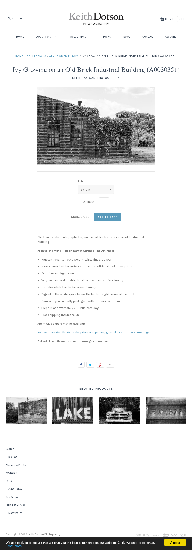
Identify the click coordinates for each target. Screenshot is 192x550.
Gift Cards (12, 497)
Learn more (14, 545)
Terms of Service (15, 504)
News (126, 36)
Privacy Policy (14, 512)
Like (81, 365)
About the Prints (16, 465)
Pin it (100, 365)
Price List (11, 457)
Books (106, 36)
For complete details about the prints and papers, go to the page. (93, 332)
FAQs (9, 480)
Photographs (78, 36)
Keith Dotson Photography (96, 77)
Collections (36, 56)
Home (20, 36)
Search (10, 449)
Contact (147, 36)
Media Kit (11, 472)
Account (170, 36)
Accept (175, 542)
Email (110, 365)
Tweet (90, 365)
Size (80, 180)
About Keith (44, 36)
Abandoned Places (64, 56)
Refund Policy (14, 489)
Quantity (88, 201)
